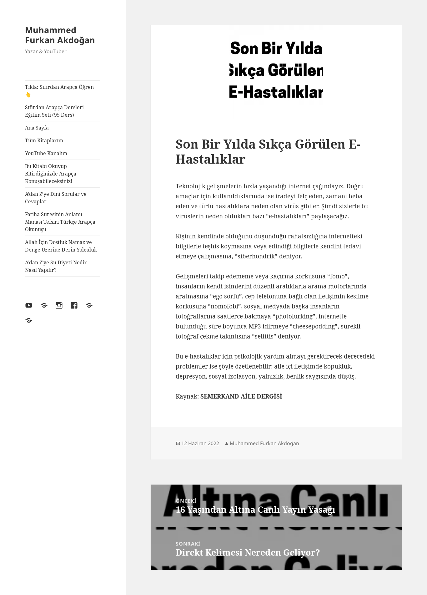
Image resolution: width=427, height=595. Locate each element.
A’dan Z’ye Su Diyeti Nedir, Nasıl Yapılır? (56, 266)
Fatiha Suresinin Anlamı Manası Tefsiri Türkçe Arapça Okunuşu (60, 222)
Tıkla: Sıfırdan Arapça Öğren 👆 (59, 91)
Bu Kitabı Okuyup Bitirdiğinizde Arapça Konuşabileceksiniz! (50, 174)
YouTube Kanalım (46, 153)
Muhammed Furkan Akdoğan (60, 35)
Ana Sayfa (37, 127)
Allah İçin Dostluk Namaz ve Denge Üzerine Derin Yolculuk (61, 246)
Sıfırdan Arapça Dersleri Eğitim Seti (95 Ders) (54, 111)
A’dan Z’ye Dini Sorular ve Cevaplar (56, 198)
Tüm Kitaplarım (44, 140)
